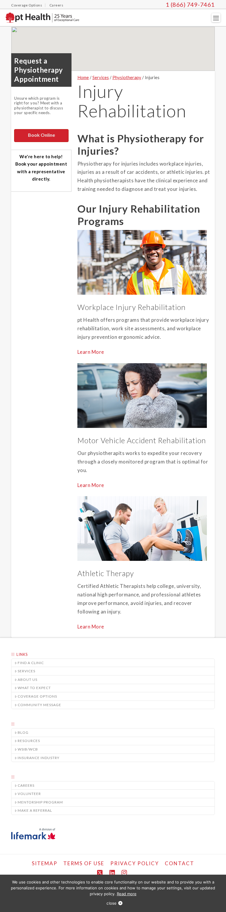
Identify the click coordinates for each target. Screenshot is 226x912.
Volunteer (29, 793)
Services (26, 671)
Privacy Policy (134, 863)
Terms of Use (83, 863)
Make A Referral (35, 810)
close (112, 903)
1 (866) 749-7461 (190, 4)
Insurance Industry (38, 758)
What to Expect (34, 688)
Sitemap (44, 863)
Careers (26, 785)
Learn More (90, 352)
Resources (29, 740)
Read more (127, 893)
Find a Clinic (31, 663)
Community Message (39, 705)
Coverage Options (37, 696)
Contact (179, 863)
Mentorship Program (40, 802)
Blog (23, 732)
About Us (27, 679)
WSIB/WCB (28, 749)
